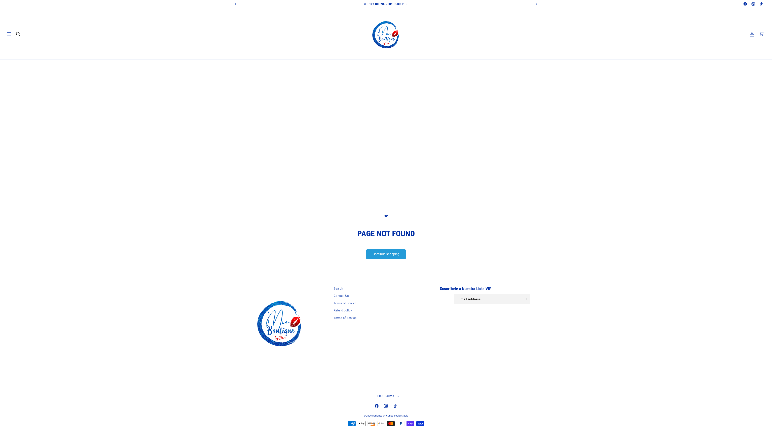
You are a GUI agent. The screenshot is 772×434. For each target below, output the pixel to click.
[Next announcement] (536, 4)
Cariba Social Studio (397, 415)
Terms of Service (345, 303)
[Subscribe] (525, 299)
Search (338, 288)
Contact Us (341, 296)
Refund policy (343, 310)
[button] (8, 34)
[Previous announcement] (235, 4)
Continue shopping (386, 254)
